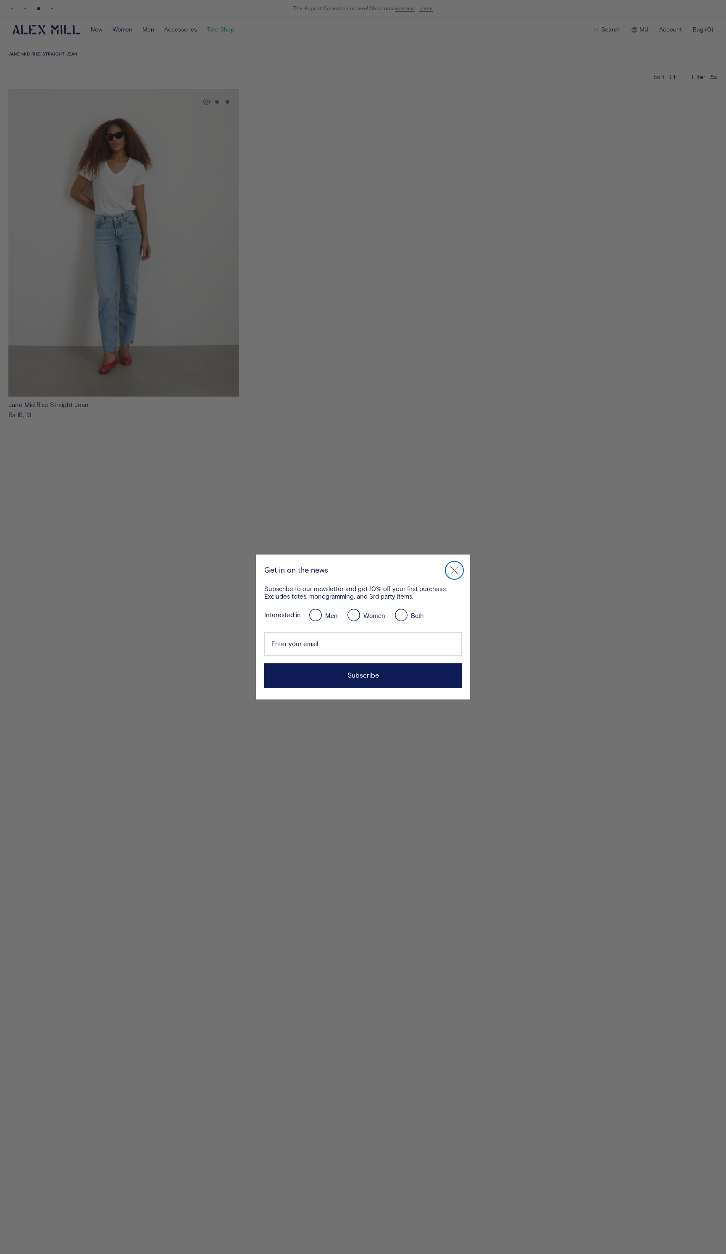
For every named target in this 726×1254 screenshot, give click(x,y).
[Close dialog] (454, 570)
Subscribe (363, 675)
